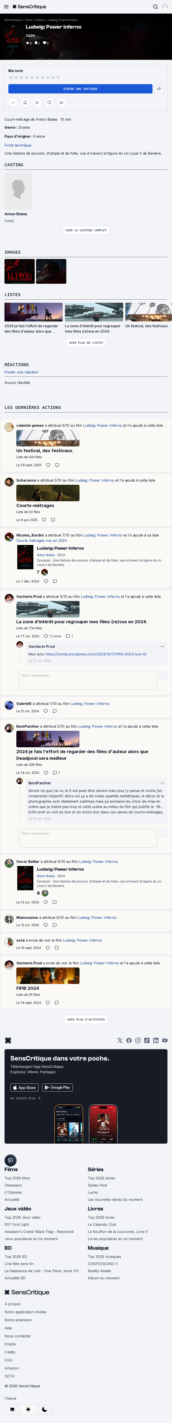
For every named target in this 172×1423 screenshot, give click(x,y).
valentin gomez (30, 425)
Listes (12, 294)
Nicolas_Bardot (30, 535)
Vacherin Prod (29, 596)
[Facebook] (129, 1042)
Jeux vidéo (17, 1209)
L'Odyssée (13, 1192)
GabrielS (24, 703)
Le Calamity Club (102, 1224)
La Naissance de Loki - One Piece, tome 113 (41, 1271)
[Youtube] (165, 1042)
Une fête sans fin (19, 1263)
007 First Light (16, 1224)
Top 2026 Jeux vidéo (22, 1217)
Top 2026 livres (101, 1217)
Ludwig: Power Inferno (62, 20)
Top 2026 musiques (104, 1256)
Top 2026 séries (101, 1178)
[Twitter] (120, 1042)
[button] (165, 6)
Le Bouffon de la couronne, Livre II (118, 1231)
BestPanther (27, 726)
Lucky (93, 1192)
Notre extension (18, 1320)
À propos (12, 1304)
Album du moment (103, 1278)
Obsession (13, 1185)
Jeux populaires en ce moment (31, 1239)
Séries (95, 1169)
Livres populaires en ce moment (115, 1239)
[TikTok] (147, 1042)
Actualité (11, 1199)
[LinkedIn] (156, 1042)
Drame (40, 20)
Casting (13, 164)
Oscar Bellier (27, 861)
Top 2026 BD (15, 1256)
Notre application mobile (25, 1312)
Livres (95, 1209)
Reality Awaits (99, 1271)
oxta (20, 940)
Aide (8, 1328)
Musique (98, 1248)
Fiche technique (17, 145)
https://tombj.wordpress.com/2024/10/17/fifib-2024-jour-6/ (96, 654)
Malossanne (27, 917)
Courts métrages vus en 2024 (41, 540)
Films (28, 20)
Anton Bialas (15, 214)
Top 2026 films (17, 1178)
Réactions (16, 364)
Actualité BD (15, 1278)
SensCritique (13, 20)
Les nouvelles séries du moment (115, 1199)
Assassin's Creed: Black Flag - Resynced (38, 1231)
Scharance (26, 480)
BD (8, 1248)
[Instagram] (138, 1042)
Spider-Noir (98, 1185)
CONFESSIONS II (103, 1263)
